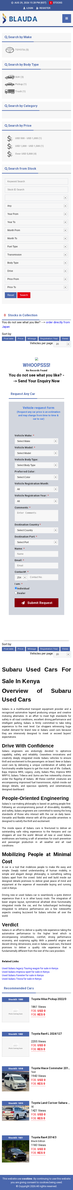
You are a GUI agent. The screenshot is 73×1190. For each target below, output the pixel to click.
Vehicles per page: (41, 343)
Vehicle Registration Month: (32, 483)
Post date (8, 338)
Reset (10, 295)
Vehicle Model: (25, 447)
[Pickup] (10, 84)
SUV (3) (19, 77)
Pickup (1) (20, 84)
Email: (19, 560)
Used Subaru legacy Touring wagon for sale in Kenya (30, 968)
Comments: (22, 507)
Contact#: (21, 572)
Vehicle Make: (24, 435)
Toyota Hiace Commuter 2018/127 (51, 1068)
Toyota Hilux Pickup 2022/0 (48, 999)
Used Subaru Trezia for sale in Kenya (21, 979)
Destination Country (28, 524)
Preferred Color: (25, 471)
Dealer (21, 593)
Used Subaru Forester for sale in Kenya (23, 975)
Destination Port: (26, 536)
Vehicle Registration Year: (32, 495)
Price (20, 338)
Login (29, 8)
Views (65, 338)
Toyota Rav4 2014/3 (43, 1137)
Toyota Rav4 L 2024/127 (46, 1033)
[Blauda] (20, 18)
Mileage (32, 338)
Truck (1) (20, 91)
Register (44, 8)
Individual (23, 588)
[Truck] (10, 91)
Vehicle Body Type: (26, 459)
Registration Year (49, 338)
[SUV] (10, 77)
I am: (18, 584)
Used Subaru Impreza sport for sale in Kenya (25, 972)
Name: (20, 548)
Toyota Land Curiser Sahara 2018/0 (51, 1102)
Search (24, 295)
